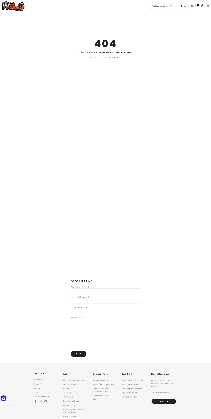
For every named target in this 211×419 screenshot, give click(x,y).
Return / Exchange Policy (103, 384)
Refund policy (69, 405)
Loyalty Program (70, 416)
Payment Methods (71, 401)
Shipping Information (72, 384)
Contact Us (68, 397)
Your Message (77, 317)
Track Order (39, 384)
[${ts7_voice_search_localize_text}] (181, 6)
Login (36, 392)
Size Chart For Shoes (130, 384)
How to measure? (129, 397)
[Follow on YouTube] (45, 401)
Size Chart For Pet (129, 393)
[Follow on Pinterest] (40, 401)
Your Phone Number (79, 307)
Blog (94, 400)
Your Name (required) (80, 287)
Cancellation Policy (101, 395)
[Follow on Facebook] (35, 401)
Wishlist (37, 388)
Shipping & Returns (101, 380)
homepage (114, 57)
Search (66, 388)
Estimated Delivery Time (73, 380)
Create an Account (42, 396)
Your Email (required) (80, 297)
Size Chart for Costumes (132, 380)
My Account (39, 380)
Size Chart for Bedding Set (133, 388)
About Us (67, 393)
